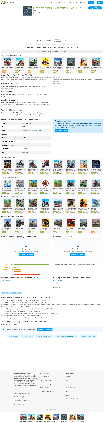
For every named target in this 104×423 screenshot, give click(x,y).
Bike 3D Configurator (20, 169)
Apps (70, 2)
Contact (68, 376)
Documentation (70, 384)
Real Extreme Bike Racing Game (33, 208)
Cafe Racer (94, 208)
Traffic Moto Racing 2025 (33, 67)
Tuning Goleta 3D (95, 228)
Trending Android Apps (46, 384)
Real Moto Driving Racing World (58, 208)
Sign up (91, 2)
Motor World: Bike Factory (45, 67)
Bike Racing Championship (96, 188)
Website (55, 284)
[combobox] (56, 2)
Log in (99, 2)
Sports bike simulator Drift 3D (71, 67)
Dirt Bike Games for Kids (83, 169)
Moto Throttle (69, 228)
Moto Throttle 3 (44, 228)
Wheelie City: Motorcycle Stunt (58, 169)
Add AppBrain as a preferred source (12, 292)
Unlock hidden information (26, 254)
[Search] (64, 2)
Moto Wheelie (31, 228)
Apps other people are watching (67, 336)
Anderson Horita (18, 217)
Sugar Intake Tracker (19, 404)
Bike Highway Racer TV (7, 169)
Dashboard (82, 2)
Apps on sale (13, 336)
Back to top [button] (100, 408)
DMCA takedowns (70, 387)
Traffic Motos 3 (19, 228)
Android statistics (44, 376)
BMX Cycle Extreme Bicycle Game (58, 188)
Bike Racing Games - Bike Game (7, 67)
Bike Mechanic (69, 169)
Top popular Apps (44, 387)
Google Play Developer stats (47, 380)
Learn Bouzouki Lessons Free (21, 400)
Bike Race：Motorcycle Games (83, 208)
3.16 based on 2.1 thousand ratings (31, 130)
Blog (67, 395)
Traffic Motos (81, 228)
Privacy (68, 380)
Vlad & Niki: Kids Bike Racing (33, 188)
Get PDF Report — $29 (61, 130)
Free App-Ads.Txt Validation (73, 399)
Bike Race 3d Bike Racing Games (20, 188)
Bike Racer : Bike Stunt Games (20, 67)
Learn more (71, 127)
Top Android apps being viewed (21, 393)
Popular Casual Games (44, 336)
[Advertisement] (50, 27)
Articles (68, 391)
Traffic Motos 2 (57, 228)
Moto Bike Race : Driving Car (45, 169)
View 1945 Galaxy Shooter (20, 397)
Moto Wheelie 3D (6, 228)
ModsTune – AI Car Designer (96, 169)
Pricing (75, 2)
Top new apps (27, 336)
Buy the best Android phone (47, 391)
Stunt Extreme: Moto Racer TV (33, 169)
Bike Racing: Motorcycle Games (96, 67)
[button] (78, 288)
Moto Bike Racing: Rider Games (58, 67)
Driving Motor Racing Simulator (83, 188)
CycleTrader (43, 188)
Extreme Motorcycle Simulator (71, 208)
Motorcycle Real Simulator (71, 188)
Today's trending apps (88, 336)
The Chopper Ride (6, 188)
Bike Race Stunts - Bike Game (83, 67)
